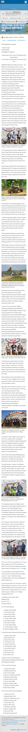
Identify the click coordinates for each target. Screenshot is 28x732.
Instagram (7, 592)
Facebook (8, 590)
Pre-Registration (22, 21)
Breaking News (11, 40)
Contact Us (11, 719)
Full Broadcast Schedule (15, 18)
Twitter (23, 590)
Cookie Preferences (14, 720)
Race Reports (21, 40)
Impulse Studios (23, 729)
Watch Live (5, 18)
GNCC (3, 69)
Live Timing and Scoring (9, 21)
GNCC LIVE (20, 568)
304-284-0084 (4, 719)
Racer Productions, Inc (13, 724)
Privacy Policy (4, 720)
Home (4, 40)
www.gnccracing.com (17, 585)
